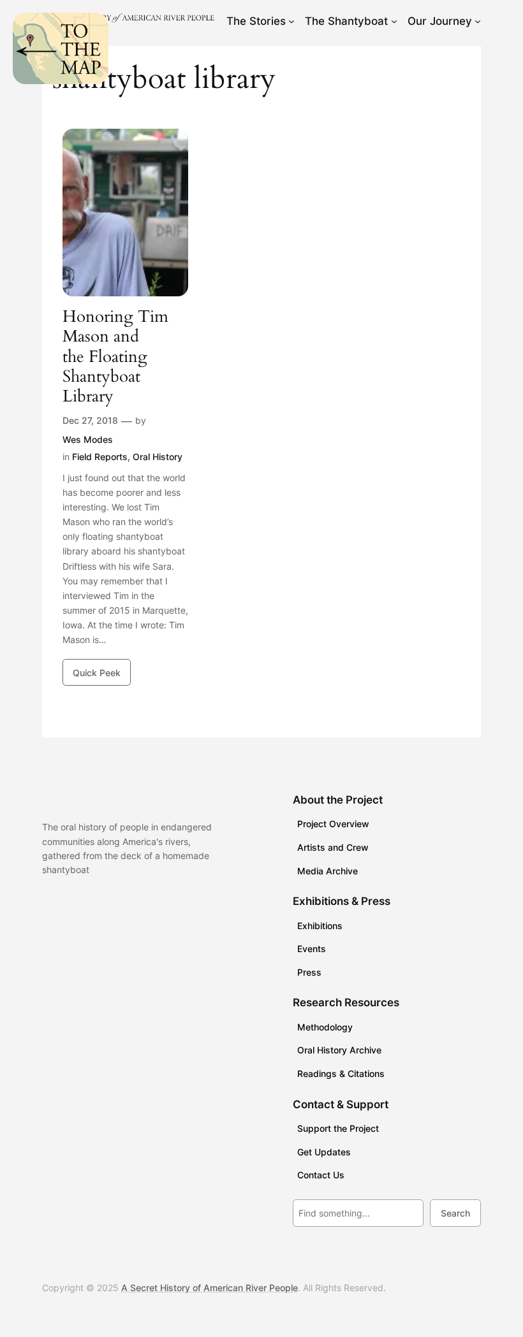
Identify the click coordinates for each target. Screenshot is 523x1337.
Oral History (157, 456)
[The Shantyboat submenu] (394, 21)
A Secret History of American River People (209, 1287)
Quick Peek (97, 672)
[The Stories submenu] (291, 21)
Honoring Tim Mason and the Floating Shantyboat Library (115, 356)
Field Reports (100, 456)
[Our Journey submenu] (478, 21)
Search (455, 1213)
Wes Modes (88, 439)
